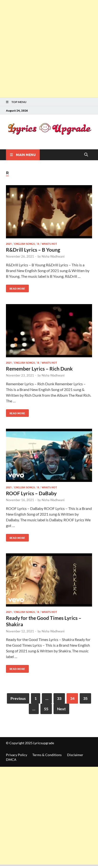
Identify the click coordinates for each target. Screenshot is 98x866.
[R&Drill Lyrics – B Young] (49, 212)
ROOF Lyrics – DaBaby (31, 493)
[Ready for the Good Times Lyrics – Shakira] (49, 580)
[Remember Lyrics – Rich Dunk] (49, 331)
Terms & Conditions (47, 755)
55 (46, 708)
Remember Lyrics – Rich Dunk (39, 369)
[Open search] (86, 154)
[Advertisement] (49, 49)
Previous (18, 698)
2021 (9, 243)
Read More (15, 287)
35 (85, 698)
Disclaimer (75, 755)
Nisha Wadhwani (53, 256)
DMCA (11, 760)
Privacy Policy (16, 755)
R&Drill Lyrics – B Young (33, 250)
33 (59, 698)
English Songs (24, 243)
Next (61, 708)
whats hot (49, 243)
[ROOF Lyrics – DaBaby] (49, 456)
